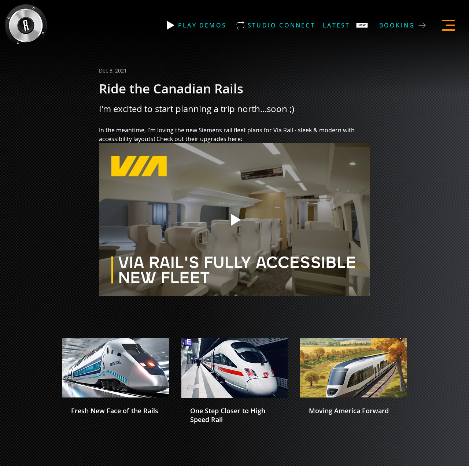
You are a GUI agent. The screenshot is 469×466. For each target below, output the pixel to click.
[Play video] (234, 219)
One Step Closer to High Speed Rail (227, 415)
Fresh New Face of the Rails (114, 410)
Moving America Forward (349, 410)
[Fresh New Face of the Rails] (115, 367)
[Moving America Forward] (353, 367)
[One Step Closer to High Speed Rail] (234, 368)
